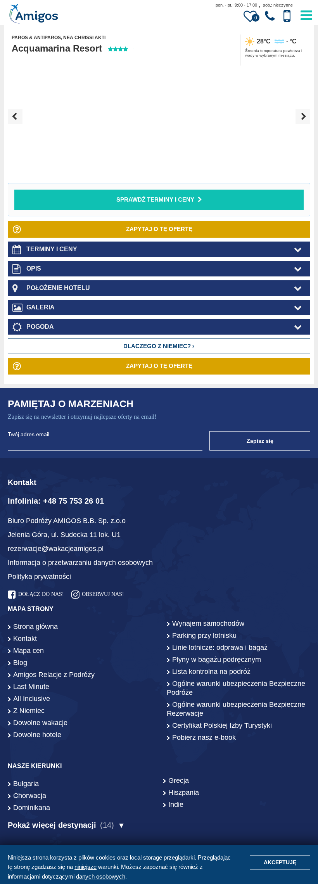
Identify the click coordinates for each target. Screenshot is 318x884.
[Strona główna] (33, 15)
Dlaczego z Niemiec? (157, 346)
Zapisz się (260, 441)
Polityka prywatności (39, 576)
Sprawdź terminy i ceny (155, 199)
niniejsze (85, 866)
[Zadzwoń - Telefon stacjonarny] (270, 16)
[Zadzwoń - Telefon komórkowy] (286, 16)
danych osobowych (100, 876)
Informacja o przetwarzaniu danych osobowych (80, 562)
